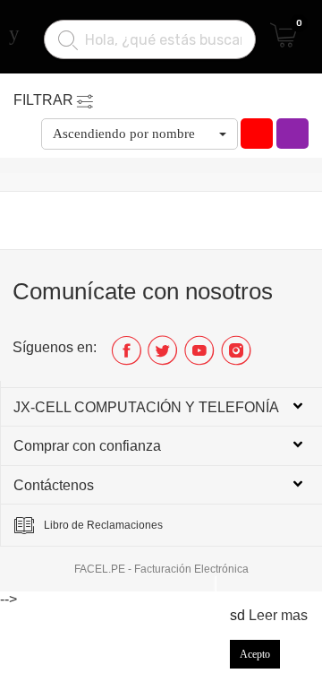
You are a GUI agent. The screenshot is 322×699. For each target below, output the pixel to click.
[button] (139, 134)
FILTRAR (43, 100)
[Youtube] (200, 357)
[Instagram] (236, 357)
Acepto (255, 654)
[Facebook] (126, 357)
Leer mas (278, 615)
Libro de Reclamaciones (103, 525)
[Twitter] (163, 357)
